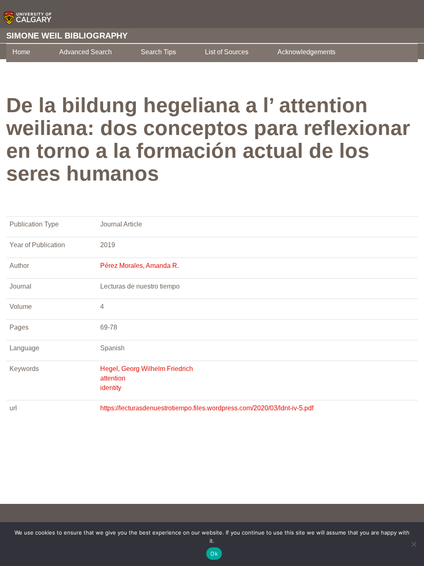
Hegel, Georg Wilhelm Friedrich (146, 368)
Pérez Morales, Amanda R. (139, 265)
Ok (214, 553)
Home (21, 51)
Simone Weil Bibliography (67, 35)
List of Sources (226, 51)
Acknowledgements (306, 51)
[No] (414, 544)
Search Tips (158, 51)
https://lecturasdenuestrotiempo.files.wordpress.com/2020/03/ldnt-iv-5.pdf (206, 408)
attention (112, 378)
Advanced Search (85, 51)
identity (110, 387)
